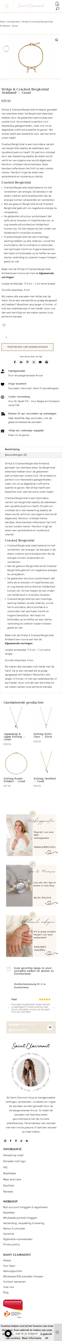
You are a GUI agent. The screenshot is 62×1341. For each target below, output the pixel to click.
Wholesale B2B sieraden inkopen (23, 1276)
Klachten (8, 1185)
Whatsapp (34, 362)
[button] (6, 6)
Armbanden (13, 22)
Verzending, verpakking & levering (23, 1223)
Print (46, 362)
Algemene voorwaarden (17, 1239)
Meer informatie (31, 1338)
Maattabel (9, 1173)
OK (46, 1338)
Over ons (8, 1287)
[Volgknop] (5, 1141)
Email (40, 362)
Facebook (14, 362)
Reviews (8, 1191)
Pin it (27, 362)
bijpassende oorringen (19, 643)
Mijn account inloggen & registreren (25, 1207)
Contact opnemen (14, 1281)
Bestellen (9, 1212)
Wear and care (12, 1179)
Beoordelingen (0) (16, 455)
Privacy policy (11, 1244)
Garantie (8, 1234)
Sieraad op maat (13, 1155)
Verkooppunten (12, 1271)
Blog (6, 1292)
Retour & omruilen (14, 1228)
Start (2, 22)
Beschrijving (12, 449)
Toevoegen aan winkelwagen (27, 347)
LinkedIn (21, 362)
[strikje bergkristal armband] (31, 56)
